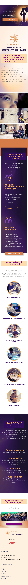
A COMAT (3, 571)
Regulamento (4, 575)
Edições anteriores (6, 576)
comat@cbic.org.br (6, 557)
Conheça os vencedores (14, 524)
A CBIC (3, 569)
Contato (3, 578)
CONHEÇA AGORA (10, 19)
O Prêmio (3, 573)
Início (2, 568)
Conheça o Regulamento (14, 253)
